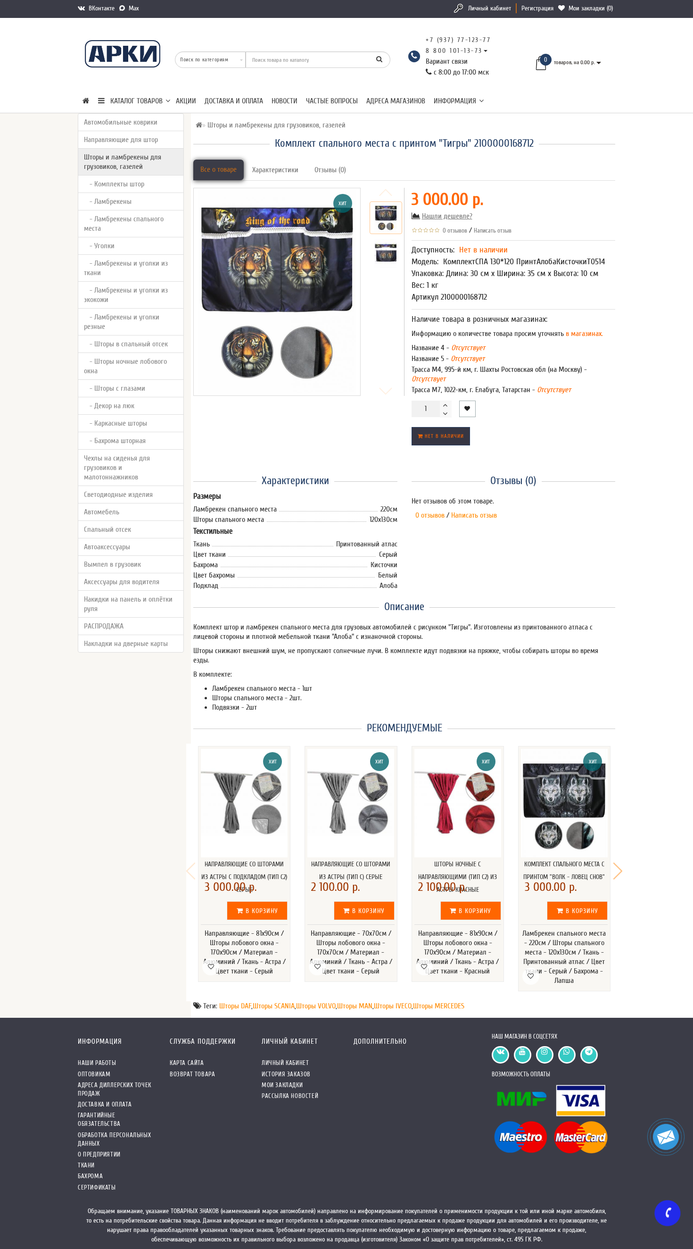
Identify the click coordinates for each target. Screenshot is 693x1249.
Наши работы (97, 1062)
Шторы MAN (354, 1006)
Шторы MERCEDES (438, 1006)
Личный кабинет (489, 8)
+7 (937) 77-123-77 (458, 40)
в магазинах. (583, 333)
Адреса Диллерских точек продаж (114, 1089)
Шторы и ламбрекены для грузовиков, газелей (122, 162)
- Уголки (99, 246)
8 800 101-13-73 (454, 51)
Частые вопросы (332, 101)
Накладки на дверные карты (126, 643)
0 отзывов (453, 230)
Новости (284, 101)
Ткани (86, 1165)
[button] (617, 871)
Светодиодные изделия (118, 494)
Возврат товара (192, 1074)
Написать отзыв (493, 230)
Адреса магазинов (395, 101)
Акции (186, 101)
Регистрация (537, 8)
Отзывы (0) (330, 170)
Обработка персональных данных (114, 1139)
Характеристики (275, 170)
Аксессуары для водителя (121, 582)
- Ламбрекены (108, 201)
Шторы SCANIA (274, 1006)
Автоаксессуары (107, 547)
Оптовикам (94, 1074)
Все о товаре (218, 169)
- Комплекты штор (114, 184)
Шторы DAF (235, 1006)
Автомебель (101, 512)
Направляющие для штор (121, 139)
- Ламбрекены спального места (124, 224)
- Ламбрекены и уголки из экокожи (126, 295)
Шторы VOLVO (316, 1006)
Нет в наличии (443, 436)
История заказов (286, 1074)
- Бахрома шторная (115, 440)
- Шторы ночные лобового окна (125, 366)
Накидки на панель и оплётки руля (128, 604)
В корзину (260, 911)
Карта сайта (187, 1062)
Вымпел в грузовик (112, 564)
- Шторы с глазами (114, 388)
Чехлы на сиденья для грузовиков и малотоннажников (117, 467)
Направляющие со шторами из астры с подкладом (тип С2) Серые (244, 877)
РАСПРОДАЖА (104, 626)
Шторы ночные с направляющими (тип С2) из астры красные (457, 877)
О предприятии (99, 1154)
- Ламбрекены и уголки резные (121, 322)
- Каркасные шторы (115, 423)
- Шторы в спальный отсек (126, 344)
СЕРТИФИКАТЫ (97, 1187)
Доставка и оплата (234, 101)
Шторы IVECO (393, 1006)
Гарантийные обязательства (99, 1119)
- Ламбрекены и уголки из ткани (126, 268)
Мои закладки (282, 1085)
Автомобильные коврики (120, 122)
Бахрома (90, 1176)
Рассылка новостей (290, 1095)
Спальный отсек (107, 529)
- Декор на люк (109, 406)
